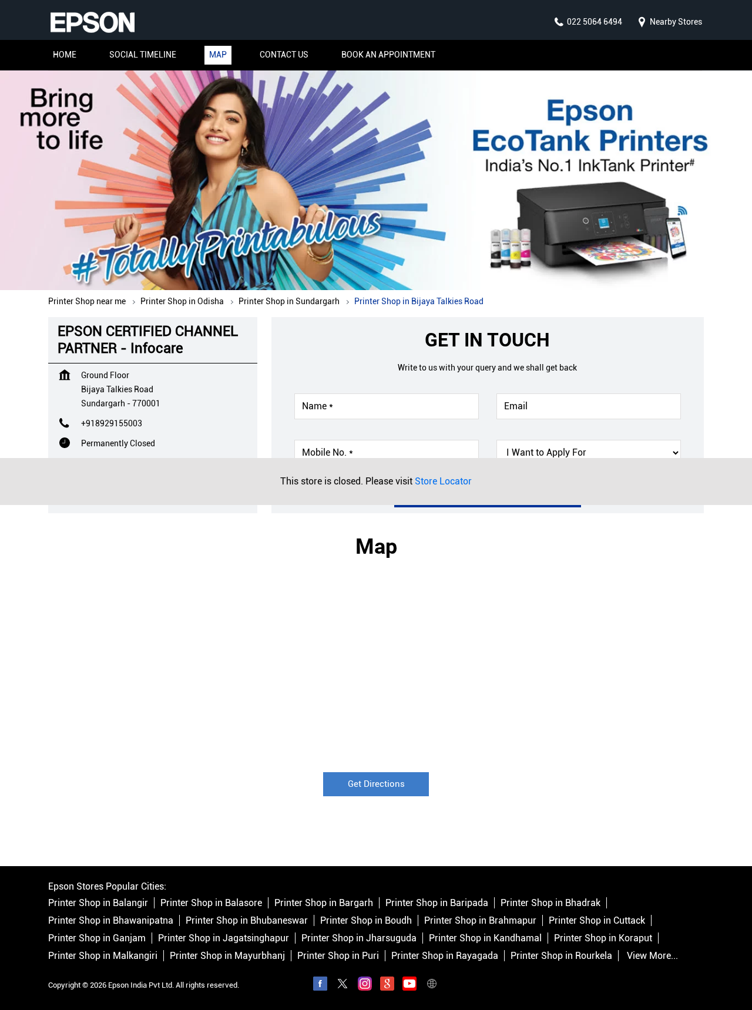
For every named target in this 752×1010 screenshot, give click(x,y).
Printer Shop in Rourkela (561, 956)
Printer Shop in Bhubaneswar (247, 921)
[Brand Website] (432, 986)
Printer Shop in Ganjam (97, 938)
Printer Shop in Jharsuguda (359, 938)
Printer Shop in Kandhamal (485, 938)
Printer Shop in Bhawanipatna (110, 921)
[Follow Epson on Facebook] (320, 986)
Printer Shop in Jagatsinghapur (223, 938)
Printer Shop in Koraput (603, 938)
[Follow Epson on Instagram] (365, 986)
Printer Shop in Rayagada (444, 956)
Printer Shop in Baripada (436, 903)
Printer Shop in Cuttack (597, 921)
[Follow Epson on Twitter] (342, 986)
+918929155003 (111, 423)
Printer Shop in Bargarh (323, 903)
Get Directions (376, 783)
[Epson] (92, 22)
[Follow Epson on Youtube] (409, 986)
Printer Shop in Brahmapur (480, 921)
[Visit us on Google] (387, 986)
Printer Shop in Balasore (211, 903)
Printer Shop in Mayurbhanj (227, 956)
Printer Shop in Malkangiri (102, 956)
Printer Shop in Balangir (98, 903)
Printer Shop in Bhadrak (550, 903)
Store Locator (443, 481)
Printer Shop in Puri (338, 956)
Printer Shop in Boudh (366, 921)
